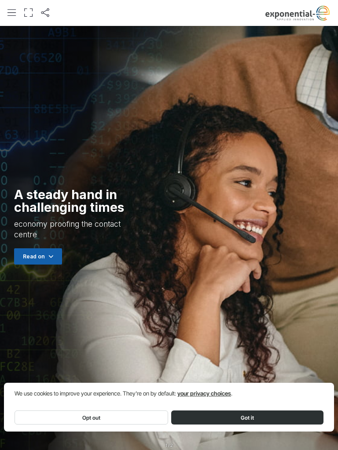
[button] (11, 12)
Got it (247, 417)
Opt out (91, 417)
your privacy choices (204, 393)
